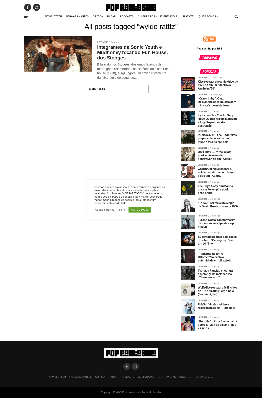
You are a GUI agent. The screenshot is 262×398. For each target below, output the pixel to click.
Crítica (98, 16)
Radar (111, 16)
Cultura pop (146, 16)
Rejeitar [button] (121, 209)
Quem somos (207, 16)
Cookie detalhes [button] (104, 209)
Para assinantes (77, 16)
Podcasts (126, 16)
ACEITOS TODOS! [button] (140, 209)
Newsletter (53, 16)
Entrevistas (168, 16)
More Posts (97, 89)
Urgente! (187, 16)
